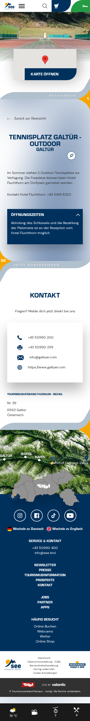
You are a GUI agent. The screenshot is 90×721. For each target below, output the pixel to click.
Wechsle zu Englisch (67, 528)
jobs (45, 597)
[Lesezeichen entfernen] (71, 156)
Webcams (45, 631)
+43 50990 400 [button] (45, 548)
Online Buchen (45, 626)
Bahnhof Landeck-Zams (69, 463)
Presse (45, 570)
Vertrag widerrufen (44, 669)
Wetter (45, 636)
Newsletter (45, 565)
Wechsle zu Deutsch (28, 528)
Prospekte (45, 580)
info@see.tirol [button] (45, 553)
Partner (45, 602)
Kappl (40, 457)
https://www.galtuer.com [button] (46, 367)
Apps (45, 607)
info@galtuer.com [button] (43, 357)
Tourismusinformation (45, 575)
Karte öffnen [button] (45, 74)
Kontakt (45, 585)
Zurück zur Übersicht (29, 118)
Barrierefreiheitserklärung (44, 665)
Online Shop (45, 641)
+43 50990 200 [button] (40, 337)
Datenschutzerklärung (40, 661)
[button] (45, 6)
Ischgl (26, 453)
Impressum (44, 657)
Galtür (6, 455)
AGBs (57, 661)
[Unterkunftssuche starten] (80, 6)
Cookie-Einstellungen (45, 672)
